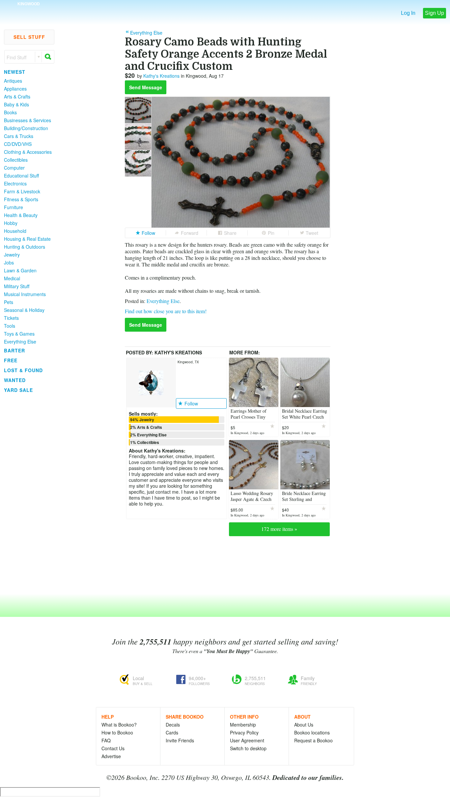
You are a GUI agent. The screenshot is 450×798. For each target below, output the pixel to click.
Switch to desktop (248, 748)
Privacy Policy (244, 732)
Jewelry (12, 254)
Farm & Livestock (22, 191)
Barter (14, 350)
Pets (8, 302)
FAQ (106, 740)
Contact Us (113, 748)
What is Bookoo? (119, 724)
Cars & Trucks (18, 136)
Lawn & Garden (20, 270)
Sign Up (434, 13)
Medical (12, 278)
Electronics (15, 183)
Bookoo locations (312, 732)
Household (15, 231)
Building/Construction (26, 128)
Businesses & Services (27, 120)
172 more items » (279, 528)
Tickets (11, 318)
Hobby (10, 223)
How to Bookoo (117, 732)
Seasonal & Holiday (24, 310)
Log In (408, 13)
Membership (243, 724)
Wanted (15, 380)
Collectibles (16, 159)
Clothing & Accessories (28, 152)
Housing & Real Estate (27, 238)
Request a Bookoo (313, 740)
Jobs (9, 262)
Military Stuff (16, 286)
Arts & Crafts (17, 96)
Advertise (111, 756)
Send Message (145, 87)
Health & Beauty (21, 215)
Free (10, 360)
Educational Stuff (21, 175)
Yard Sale (18, 390)
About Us (303, 724)
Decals (173, 724)
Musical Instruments (25, 294)
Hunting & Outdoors (24, 246)
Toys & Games (19, 333)
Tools (9, 325)
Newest (14, 72)
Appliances (15, 88)
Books (10, 112)
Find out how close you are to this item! (166, 311)
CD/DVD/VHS (18, 144)
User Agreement (247, 740)
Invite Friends (180, 740)
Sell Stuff (29, 37)
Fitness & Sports (21, 199)
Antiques (13, 80)
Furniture (13, 207)
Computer (14, 167)
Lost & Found (23, 370)
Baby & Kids (16, 104)
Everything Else (20, 341)
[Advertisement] (26, 493)
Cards (172, 732)
